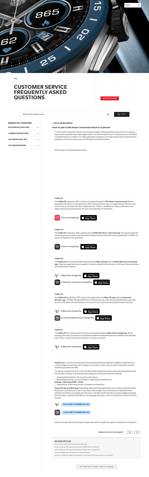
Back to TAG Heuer (110, 98)
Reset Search (108, 114)
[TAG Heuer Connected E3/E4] (101, 282)
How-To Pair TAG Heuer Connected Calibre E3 (71, 444)
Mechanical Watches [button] (18, 127)
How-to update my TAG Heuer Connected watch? (72, 452)
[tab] (23, 127)
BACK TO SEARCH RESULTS (63, 123)
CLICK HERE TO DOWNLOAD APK (76, 404)
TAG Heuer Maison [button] (17, 145)
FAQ (15, 79)
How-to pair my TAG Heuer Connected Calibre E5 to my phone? (77, 447)
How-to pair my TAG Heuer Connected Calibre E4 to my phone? (77, 450)
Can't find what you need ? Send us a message (96, 467)
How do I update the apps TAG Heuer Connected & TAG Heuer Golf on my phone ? (84, 455)
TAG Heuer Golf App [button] (17, 139)
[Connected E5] (88, 218)
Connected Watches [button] (18, 133)
